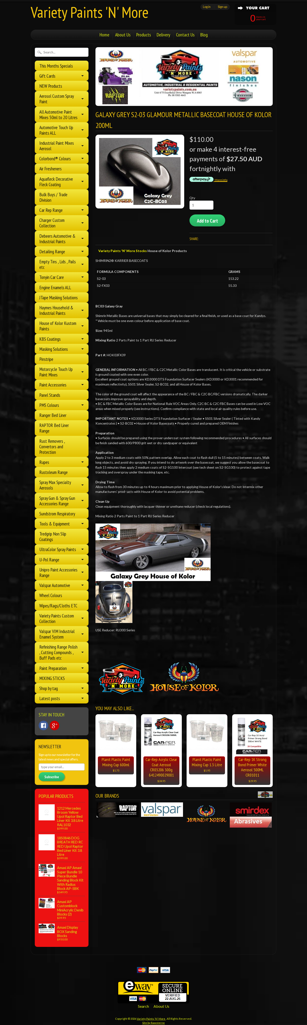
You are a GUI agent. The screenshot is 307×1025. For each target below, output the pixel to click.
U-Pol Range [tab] (49, 560)
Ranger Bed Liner (52, 415)
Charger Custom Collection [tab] (52, 223)
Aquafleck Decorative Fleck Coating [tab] (56, 181)
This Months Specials (56, 66)
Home (104, 35)
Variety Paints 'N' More (89, 12)
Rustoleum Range (53, 472)
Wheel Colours (50, 595)
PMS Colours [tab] (49, 405)
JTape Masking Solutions (58, 297)
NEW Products (50, 86)
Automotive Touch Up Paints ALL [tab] (56, 130)
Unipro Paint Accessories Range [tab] (58, 572)
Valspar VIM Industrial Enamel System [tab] (57, 634)
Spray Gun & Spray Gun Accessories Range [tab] (57, 501)
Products (143, 35)
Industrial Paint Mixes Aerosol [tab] (56, 145)
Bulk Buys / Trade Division (53, 197)
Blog (204, 35)
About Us (122, 35)
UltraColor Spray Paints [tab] (57, 549)
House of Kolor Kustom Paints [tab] (57, 326)
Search (143, 1006)
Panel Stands (49, 395)
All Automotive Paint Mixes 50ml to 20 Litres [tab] (58, 114)
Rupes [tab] (44, 462)
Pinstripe (46, 359)
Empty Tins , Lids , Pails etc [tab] (57, 264)
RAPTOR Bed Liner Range (54, 427)
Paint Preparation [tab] (53, 668)
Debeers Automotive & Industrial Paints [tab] (57, 238)
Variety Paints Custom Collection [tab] (56, 618)
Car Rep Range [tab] (51, 210)
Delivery (163, 35)
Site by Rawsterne (153, 1022)
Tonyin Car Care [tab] (51, 277)
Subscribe (51, 776)
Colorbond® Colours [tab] (55, 158)
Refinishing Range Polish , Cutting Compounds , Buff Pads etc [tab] (58, 652)
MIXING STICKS (52, 678)
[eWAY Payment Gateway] (153, 1000)
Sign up (222, 7)
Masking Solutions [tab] (53, 349)
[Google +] (54, 725)
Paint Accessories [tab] (52, 385)
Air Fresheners (50, 168)
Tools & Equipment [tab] (54, 524)
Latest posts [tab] (49, 698)
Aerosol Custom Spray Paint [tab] (56, 98)
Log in (207, 7)
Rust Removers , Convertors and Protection (52, 446)
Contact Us (185, 35)
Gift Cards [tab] (47, 76)
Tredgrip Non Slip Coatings (52, 536)
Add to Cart (207, 221)
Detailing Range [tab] (52, 251)
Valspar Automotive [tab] (54, 585)
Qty (192, 198)
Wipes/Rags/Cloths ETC (58, 605)
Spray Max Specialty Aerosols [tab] (55, 485)
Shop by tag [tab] (48, 688)
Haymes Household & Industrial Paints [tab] (56, 310)
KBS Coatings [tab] (50, 339)
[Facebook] (43, 725)
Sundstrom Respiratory (57, 513)
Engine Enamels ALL (55, 287)
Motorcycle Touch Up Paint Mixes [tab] (56, 372)
